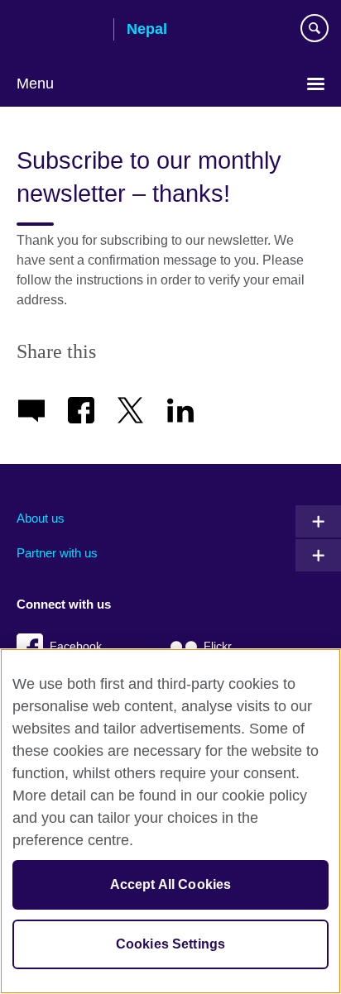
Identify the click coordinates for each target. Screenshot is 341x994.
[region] (170, 821)
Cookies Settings (171, 944)
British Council (59, 30)
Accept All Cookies (171, 884)
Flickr (218, 646)
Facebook (76, 646)
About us (41, 518)
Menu (35, 83)
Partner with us (57, 553)
